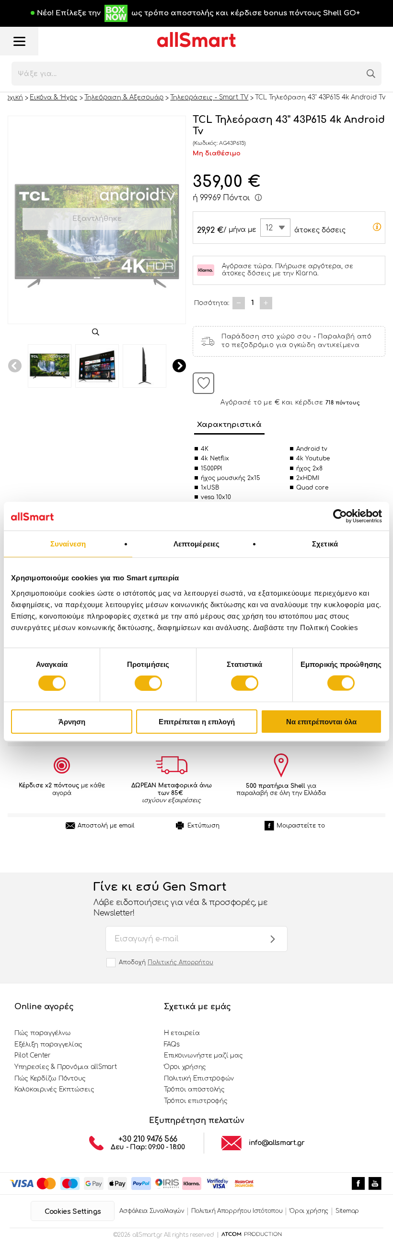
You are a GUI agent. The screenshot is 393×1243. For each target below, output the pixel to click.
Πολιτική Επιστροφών (199, 1078)
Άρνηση (71, 721)
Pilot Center (32, 1055)
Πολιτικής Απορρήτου (180, 962)
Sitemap (347, 1211)
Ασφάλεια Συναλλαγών (151, 1211)
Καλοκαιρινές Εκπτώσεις (54, 1089)
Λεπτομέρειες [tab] (196, 544)
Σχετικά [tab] (325, 544)
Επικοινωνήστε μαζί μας (203, 1055)
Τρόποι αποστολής (194, 1089)
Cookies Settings (73, 1211)
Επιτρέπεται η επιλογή (197, 721)
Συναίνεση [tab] (68, 544)
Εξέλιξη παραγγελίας (48, 1044)
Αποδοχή (166, 962)
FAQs (172, 1044)
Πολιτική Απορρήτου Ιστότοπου (237, 1211)
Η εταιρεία (181, 1033)
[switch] (148, 683)
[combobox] (275, 227)
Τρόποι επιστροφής (196, 1101)
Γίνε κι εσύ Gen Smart (180, 899)
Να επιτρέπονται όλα (321, 721)
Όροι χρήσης (185, 1067)
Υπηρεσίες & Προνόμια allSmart (65, 1067)
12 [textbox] (269, 228)
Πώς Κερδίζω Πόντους (50, 1078)
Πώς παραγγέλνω (42, 1033)
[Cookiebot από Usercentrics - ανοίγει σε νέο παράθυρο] (340, 516)
